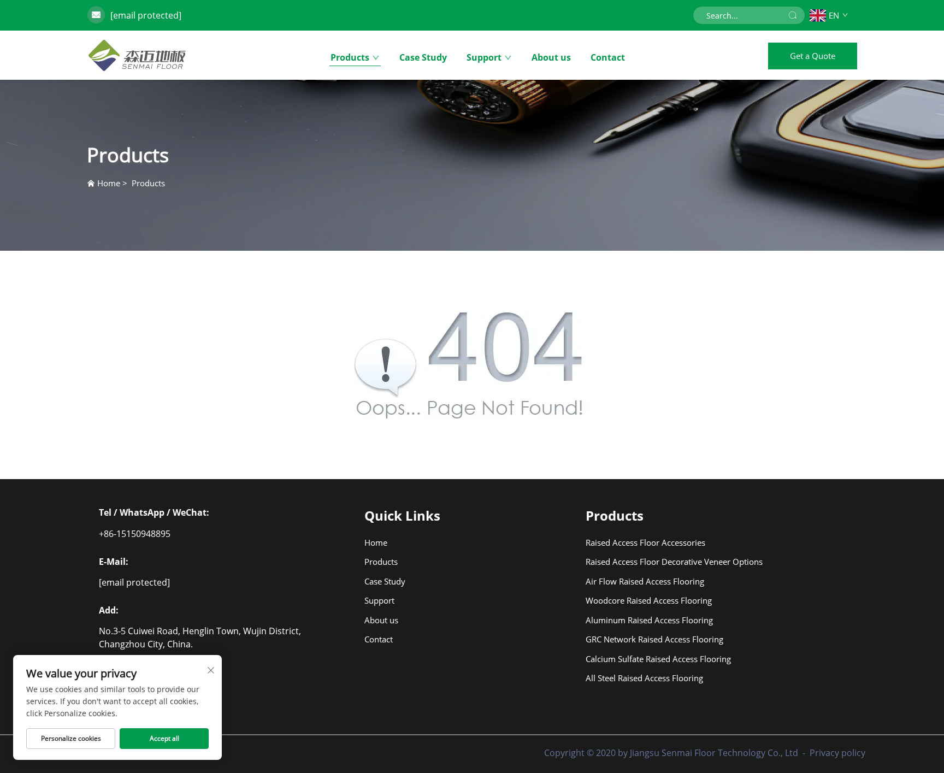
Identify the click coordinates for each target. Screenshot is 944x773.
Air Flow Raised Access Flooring (640, 581)
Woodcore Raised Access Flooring (640, 600)
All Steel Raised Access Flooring (640, 677)
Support (484, 57)
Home (108, 183)
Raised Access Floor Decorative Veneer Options (640, 561)
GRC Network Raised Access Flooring (640, 639)
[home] (137, 55)
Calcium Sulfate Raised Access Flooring (640, 658)
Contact (608, 57)
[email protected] (145, 15)
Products (350, 57)
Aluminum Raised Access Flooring (640, 620)
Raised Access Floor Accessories (640, 542)
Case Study (423, 57)
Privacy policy (837, 753)
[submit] (793, 15)
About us (551, 57)
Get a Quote (812, 55)
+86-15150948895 (134, 534)
